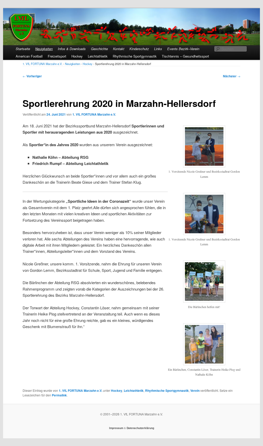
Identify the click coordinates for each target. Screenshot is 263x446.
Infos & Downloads (72, 48)
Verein (195, 390)
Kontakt (118, 48)
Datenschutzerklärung (140, 428)
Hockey (77, 56)
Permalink (59, 395)
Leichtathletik (98, 56)
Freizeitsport (57, 56)
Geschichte (99, 48)
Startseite (23, 48)
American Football (29, 56)
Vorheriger (32, 76)
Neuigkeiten (44, 48)
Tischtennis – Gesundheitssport (185, 56)
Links (158, 48)
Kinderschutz (139, 48)
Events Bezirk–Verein (183, 48)
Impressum (116, 428)
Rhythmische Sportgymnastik (135, 56)
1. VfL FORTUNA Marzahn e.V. (94, 114)
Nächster (231, 76)
